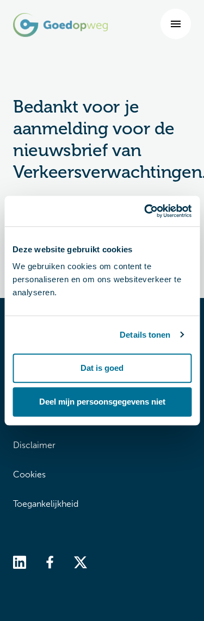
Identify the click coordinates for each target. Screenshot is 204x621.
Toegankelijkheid (45, 504)
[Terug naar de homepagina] (60, 25)
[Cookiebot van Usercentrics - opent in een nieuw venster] (145, 211)
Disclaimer (34, 445)
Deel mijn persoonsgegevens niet (102, 401)
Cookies (29, 474)
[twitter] (80, 561)
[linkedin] (19, 561)
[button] (175, 24)
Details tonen (145, 334)
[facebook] (50, 561)
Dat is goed (102, 367)
